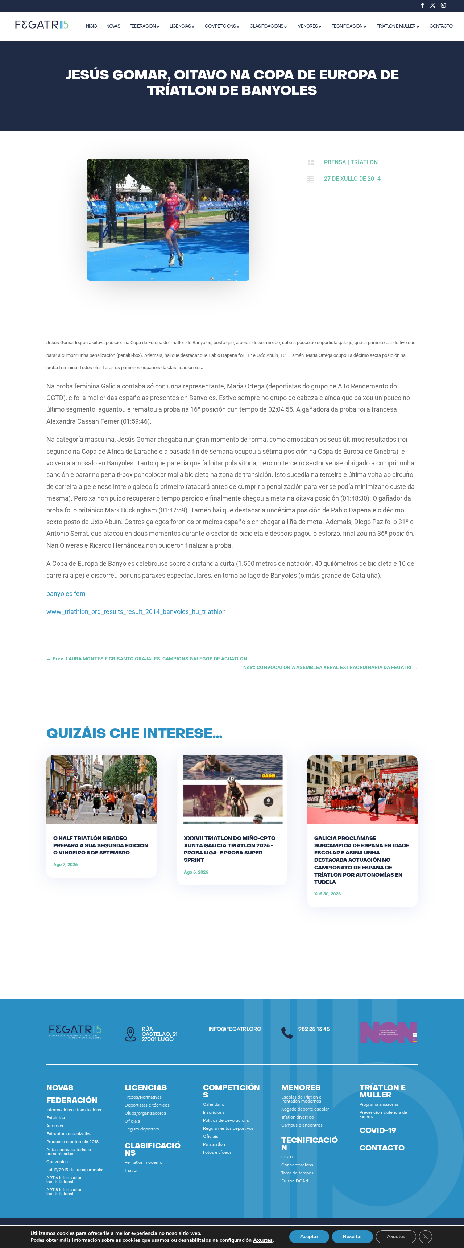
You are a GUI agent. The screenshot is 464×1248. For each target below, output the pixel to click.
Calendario (213, 1105)
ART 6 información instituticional (64, 1180)
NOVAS (113, 26)
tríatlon (364, 162)
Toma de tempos (297, 1173)
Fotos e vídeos (217, 1153)
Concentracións (297, 1165)
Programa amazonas (379, 1105)
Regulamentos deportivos (228, 1129)
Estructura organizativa (68, 1134)
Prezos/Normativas (143, 1098)
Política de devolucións (226, 1121)
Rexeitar (352, 1236)
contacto (382, 1148)
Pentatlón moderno (143, 1163)
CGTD (287, 1158)
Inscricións (214, 1113)
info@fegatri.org (234, 1029)
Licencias (180, 26)
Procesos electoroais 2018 (72, 1142)
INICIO (91, 26)
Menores (307, 26)
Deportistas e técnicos (147, 1106)
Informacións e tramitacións (73, 1110)
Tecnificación (347, 26)
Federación (142, 26)
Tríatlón (132, 1171)
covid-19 (378, 1131)
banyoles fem (66, 593)
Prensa (335, 162)
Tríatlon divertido (297, 1118)
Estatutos (55, 1118)
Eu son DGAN (294, 1181)
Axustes (263, 1240)
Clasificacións (266, 26)
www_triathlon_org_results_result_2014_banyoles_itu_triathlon (136, 611)
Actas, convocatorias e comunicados (68, 1152)
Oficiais (132, 1122)
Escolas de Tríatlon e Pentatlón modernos (301, 1100)
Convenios (57, 1162)
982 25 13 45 (314, 1029)
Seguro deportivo (142, 1130)
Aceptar (309, 1236)
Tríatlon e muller (396, 26)
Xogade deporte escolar (305, 1110)
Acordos (54, 1126)
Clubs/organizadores (145, 1114)
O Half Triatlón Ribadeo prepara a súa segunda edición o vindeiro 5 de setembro (100, 846)
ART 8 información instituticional (64, 1192)
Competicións (220, 26)
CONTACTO (441, 26)
